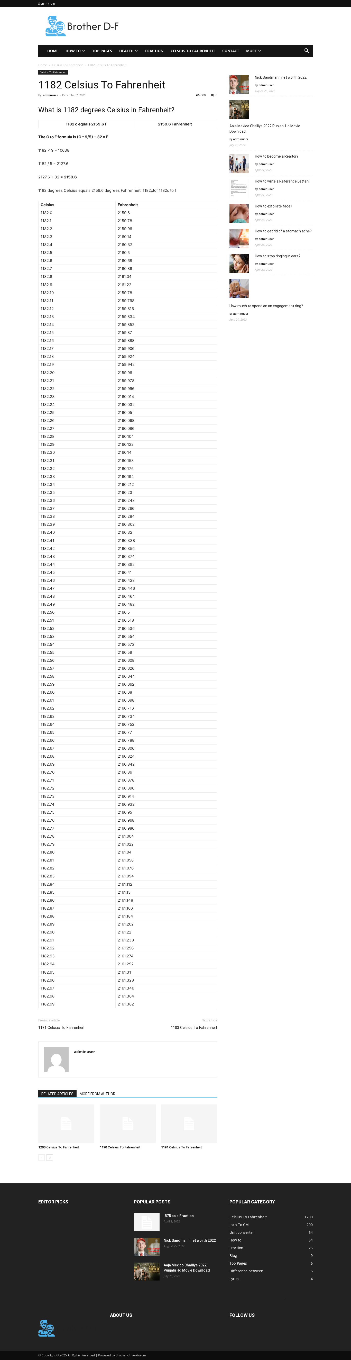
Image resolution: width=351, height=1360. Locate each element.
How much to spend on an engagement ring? (266, 306)
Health (126, 50)
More (251, 50)
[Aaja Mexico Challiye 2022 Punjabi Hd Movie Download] (147, 1272)
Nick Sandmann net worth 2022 (281, 77)
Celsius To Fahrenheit (193, 50)
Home (52, 50)
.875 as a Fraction (179, 1216)
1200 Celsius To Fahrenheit (58, 1147)
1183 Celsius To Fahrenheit (194, 1027)
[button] (306, 51)
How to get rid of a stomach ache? (283, 231)
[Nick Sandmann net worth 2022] (147, 1247)
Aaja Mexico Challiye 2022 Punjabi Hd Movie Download (264, 128)
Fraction (154, 50)
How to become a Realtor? (276, 156)
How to (73, 50)
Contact (230, 50)
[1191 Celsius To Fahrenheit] (189, 1123)
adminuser (50, 95)
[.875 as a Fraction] (147, 1222)
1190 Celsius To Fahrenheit (120, 1147)
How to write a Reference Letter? (282, 181)
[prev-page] (41, 1157)
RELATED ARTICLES (57, 1094)
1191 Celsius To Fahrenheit (181, 1147)
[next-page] (50, 1157)
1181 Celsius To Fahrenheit (61, 1027)
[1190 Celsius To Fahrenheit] (128, 1123)
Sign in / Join (46, 3)
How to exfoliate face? (273, 206)
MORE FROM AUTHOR (97, 1094)
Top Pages (102, 50)
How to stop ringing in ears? (277, 256)
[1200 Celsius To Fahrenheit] (66, 1123)
